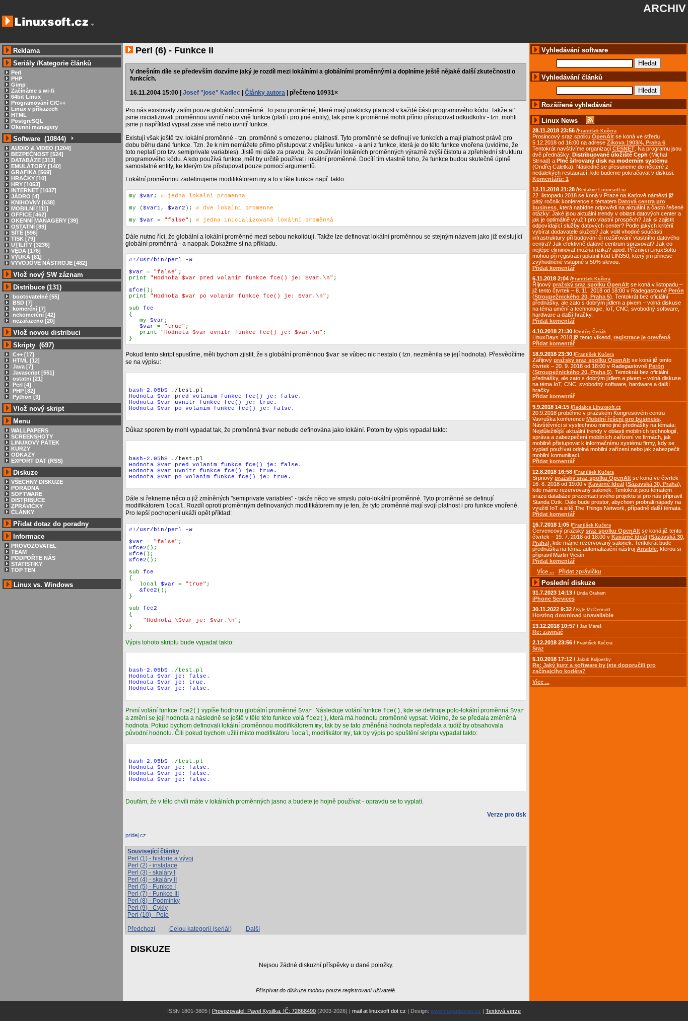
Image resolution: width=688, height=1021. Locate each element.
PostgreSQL (27, 121)
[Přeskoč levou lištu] (92, 25)
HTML (19, 115)
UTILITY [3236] (30, 245)
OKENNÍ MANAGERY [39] (44, 220)
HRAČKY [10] (28, 178)
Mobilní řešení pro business (623, 419)
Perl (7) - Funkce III (153, 893)
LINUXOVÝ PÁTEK (35, 443)
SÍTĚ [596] (24, 233)
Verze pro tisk (506, 814)
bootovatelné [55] (35, 297)
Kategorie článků (65, 63)
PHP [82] (23, 391)
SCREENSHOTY (32, 436)
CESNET (623, 148)
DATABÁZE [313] (33, 160)
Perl (16, 72)
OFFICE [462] (28, 214)
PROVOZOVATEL (33, 546)
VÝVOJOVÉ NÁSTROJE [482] (49, 263)
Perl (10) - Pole (148, 914)
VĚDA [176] (26, 251)
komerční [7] (28, 309)
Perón (676, 290)
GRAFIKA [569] (31, 172)
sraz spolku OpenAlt (613, 531)
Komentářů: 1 (550, 179)
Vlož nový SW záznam (48, 274)
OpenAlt (603, 136)
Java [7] (22, 366)
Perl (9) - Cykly (147, 907)
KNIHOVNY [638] (33, 202)
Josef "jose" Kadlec (211, 92)
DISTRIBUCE (28, 500)
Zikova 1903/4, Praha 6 (636, 142)
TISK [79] (23, 239)
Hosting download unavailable (572, 615)
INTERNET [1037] (33, 190)
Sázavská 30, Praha (653, 484)
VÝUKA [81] (26, 257)
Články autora (265, 92)
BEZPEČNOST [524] (37, 154)
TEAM (19, 552)
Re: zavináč (547, 632)
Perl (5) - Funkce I (151, 886)
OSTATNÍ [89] (28, 227)
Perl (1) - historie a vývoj (160, 858)
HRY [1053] (25, 184)
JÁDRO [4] (25, 196)
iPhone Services (553, 599)
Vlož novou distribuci (47, 332)
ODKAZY (23, 455)
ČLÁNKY (22, 512)
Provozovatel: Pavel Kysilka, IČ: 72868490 (264, 1011)
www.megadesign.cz (456, 1011)
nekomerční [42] (33, 315)
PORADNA (25, 488)
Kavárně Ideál (606, 484)
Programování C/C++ (38, 103)
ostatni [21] (27, 379)
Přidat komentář (553, 268)
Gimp (18, 85)
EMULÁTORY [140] (36, 166)
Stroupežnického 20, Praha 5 (572, 297)
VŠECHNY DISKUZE (37, 482)
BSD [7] (22, 303)
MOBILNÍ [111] (29, 208)
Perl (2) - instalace (152, 865)
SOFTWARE (26, 494)
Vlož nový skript (38, 408)
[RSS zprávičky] (590, 120)
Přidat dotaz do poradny (50, 524)
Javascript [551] (32, 373)
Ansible (647, 549)
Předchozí (141, 928)
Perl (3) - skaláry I (151, 872)
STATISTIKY (26, 564)
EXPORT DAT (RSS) (37, 461)
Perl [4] (21, 385)
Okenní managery (34, 127)
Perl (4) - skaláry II (152, 879)
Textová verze (503, 1011)
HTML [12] (25, 360)
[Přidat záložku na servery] (145, 838)
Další (253, 928)
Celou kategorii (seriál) (200, 928)
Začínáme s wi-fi (32, 91)
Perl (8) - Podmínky (153, 900)
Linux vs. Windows (43, 585)
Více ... (540, 682)
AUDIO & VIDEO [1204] (41, 148)
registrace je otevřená (641, 337)
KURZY (20, 449)
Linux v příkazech (34, 109)
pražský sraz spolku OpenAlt (591, 284)
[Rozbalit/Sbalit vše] (72, 138)
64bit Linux (26, 97)
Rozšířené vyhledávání (576, 105)
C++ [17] (22, 354)
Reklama (26, 50)
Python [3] (25, 397)
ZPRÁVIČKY (27, 506)
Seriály (24, 63)
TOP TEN (23, 570)
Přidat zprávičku (580, 571)
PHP (16, 79)
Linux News (559, 120)
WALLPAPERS (29, 430)
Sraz (538, 648)
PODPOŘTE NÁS (33, 558)
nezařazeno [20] (33, 321)
